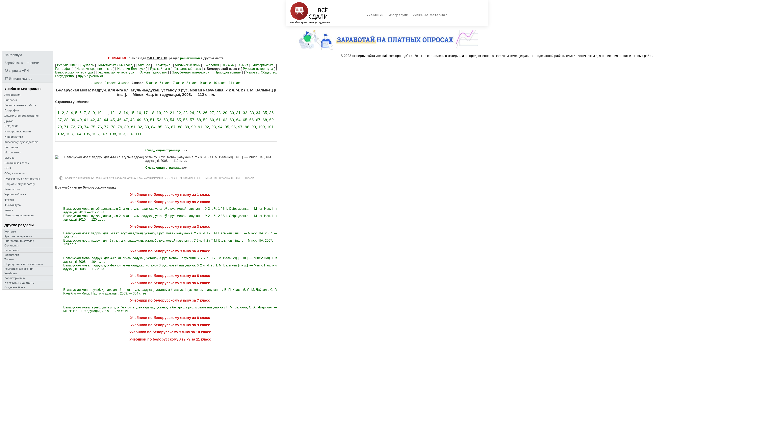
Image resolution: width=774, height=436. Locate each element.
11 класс (235, 83)
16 (139, 113)
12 (112, 113)
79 (120, 127)
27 (212, 113)
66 (251, 120)
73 (80, 127)
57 (192, 120)
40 (79, 120)
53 (165, 120)
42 (93, 120)
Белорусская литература (74, 72)
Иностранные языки (17, 131)
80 (126, 127)
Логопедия (11, 147)
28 (218, 113)
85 (160, 127)
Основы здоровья (153, 72)
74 (86, 127)
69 (271, 120)
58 (199, 120)
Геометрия (162, 65)
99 (254, 127)
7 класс (178, 83)
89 (187, 127)
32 (245, 113)
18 (152, 113)
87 (173, 127)
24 (192, 113)
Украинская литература (116, 72)
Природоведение (228, 72)
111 (138, 134)
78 (113, 127)
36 (271, 113)
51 (152, 120)
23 (185, 113)
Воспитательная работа (20, 105)
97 (240, 127)
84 (153, 127)
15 (132, 113)
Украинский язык (15, 194)
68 (265, 120)
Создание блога (14, 287)
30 (232, 113)
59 (205, 120)
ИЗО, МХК (11, 126)
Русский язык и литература (22, 178)
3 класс (123, 83)
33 (252, 113)
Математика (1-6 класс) (115, 65)
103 (69, 134)
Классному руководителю (21, 142)
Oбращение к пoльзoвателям (23, 264)
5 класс (151, 83)
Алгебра (144, 65)
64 (238, 120)
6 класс (164, 83)
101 (270, 127)
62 (225, 120)
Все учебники (67, 65)
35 (265, 113)
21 (172, 113)
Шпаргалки (11, 254)
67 (258, 120)
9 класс (205, 83)
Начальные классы (16, 163)
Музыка (9, 157)
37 (59, 120)
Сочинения (11, 245)
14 (126, 113)
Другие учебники (90, 76)
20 (165, 113)
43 (99, 120)
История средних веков (94, 68)
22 (179, 113)
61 (218, 120)
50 (146, 120)
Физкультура (12, 204)
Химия (8, 210)
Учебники (375, 15)
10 (99, 113)
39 (73, 120)
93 (213, 127)
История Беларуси (131, 68)
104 (78, 134)
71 (66, 127)
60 (212, 120)
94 (220, 127)
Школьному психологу (19, 215)
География (11, 110)
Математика (12, 152)
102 (60, 134)
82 (140, 127)
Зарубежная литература (190, 72)
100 (261, 127)
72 (73, 127)
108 (112, 134)
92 (207, 127)
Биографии (398, 15)
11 (106, 113)
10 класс (219, 83)
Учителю (10, 231)
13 (119, 113)
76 (100, 127)
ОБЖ (7, 168)
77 (106, 127)
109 (121, 134)
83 (147, 127)
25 (198, 113)
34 (258, 113)
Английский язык (187, 65)
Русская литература (258, 68)
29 (225, 113)
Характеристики (14, 278)
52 (159, 120)
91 (200, 127)
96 (233, 127)
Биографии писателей (19, 240)
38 (66, 120)
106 (95, 134)
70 (59, 127)
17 (145, 113)
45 (112, 120)
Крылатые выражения (18, 268)
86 (166, 127)
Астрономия (12, 94)
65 (245, 120)
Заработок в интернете (21, 63)
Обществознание (15, 173)
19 (159, 113)
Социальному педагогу (19, 184)
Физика (9, 199)
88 (180, 127)
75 (93, 127)
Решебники (11, 250)
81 (133, 127)
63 (232, 120)
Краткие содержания (18, 236)
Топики (9, 259)
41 (86, 120)
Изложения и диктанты (19, 282)
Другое (9, 121)
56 (185, 120)
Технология (12, 189)
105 (86, 134)
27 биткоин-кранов (18, 78)
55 (179, 120)
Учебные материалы (431, 15)
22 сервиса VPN (16, 70)
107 (104, 134)
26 (205, 113)
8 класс (191, 83)
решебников (190, 58)
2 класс (110, 83)
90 (193, 127)
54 (172, 120)
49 (139, 120)
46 (119, 120)
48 (132, 120)
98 (247, 127)
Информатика (13, 136)
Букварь (88, 65)
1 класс (96, 83)
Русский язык (160, 68)
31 (238, 113)
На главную (13, 55)
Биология (10, 100)
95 (227, 127)
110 (130, 134)
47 (126, 120)
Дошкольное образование (21, 115)
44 (106, 120)
